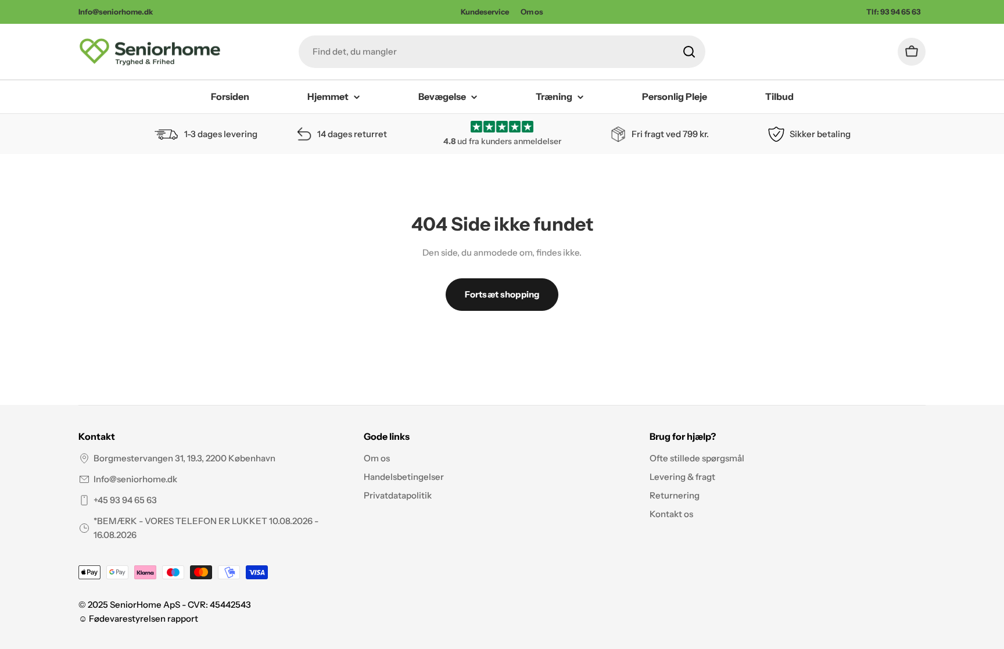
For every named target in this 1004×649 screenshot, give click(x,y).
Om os (532, 11)
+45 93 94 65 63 (125, 499)
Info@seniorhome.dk (135, 479)
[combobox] (502, 51)
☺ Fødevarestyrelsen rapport (138, 618)
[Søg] (689, 52)
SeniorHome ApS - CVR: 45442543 (180, 604)
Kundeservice (485, 11)
